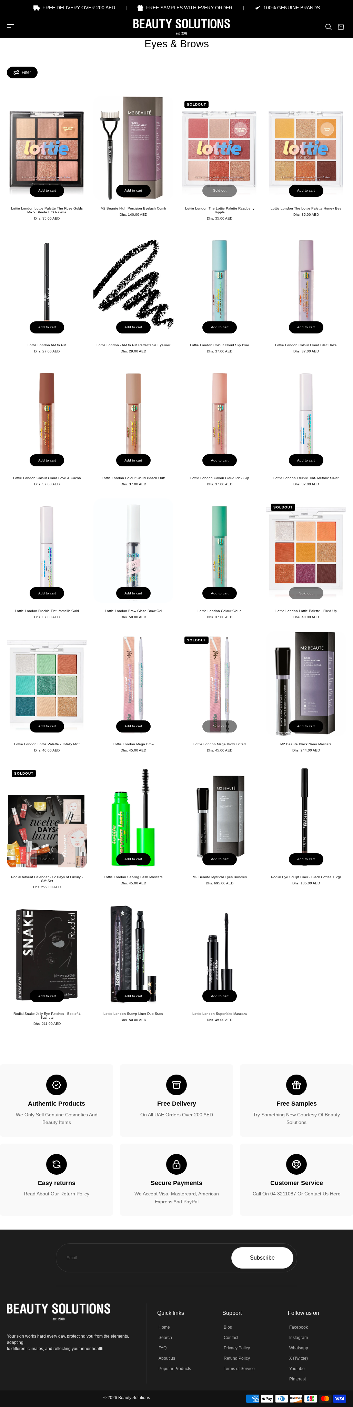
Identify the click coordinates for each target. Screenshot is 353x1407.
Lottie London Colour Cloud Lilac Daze (306, 345)
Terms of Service (239, 1368)
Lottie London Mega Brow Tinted (219, 744)
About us (167, 1358)
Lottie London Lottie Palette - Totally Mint (47, 744)
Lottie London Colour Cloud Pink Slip (219, 478)
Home (164, 1327)
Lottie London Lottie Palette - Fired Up (306, 611)
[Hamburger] (10, 27)
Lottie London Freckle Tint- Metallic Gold (47, 611)
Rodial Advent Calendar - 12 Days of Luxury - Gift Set (47, 879)
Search (165, 1337)
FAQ (163, 1348)
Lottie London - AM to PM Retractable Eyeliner (133, 345)
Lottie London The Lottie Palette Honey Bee (306, 208)
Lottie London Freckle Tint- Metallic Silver (306, 478)
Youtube (297, 1368)
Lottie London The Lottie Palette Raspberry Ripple (219, 210)
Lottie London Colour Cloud (220, 611)
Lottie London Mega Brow (133, 744)
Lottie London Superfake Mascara (219, 1014)
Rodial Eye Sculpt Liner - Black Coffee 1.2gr (306, 877)
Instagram (298, 1337)
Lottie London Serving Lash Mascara (133, 877)
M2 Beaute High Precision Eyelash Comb (133, 208)
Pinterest (297, 1379)
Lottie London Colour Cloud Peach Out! (133, 478)
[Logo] (176, 27)
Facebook (298, 1327)
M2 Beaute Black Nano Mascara (306, 744)
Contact (231, 1337)
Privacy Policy (237, 1348)
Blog (228, 1327)
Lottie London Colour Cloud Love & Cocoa (47, 478)
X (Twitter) (298, 1358)
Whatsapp (298, 1348)
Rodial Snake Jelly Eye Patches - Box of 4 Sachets (47, 1015)
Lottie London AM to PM (47, 345)
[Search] (328, 27)
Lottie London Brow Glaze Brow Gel (133, 611)
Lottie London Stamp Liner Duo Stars (133, 1014)
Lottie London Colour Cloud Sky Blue (219, 345)
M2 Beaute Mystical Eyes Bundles (220, 877)
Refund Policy (237, 1358)
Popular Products (175, 1368)
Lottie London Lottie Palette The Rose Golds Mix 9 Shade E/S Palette (47, 210)
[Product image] (47, 148)
